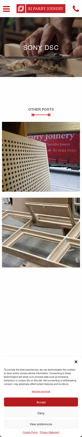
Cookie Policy (30, 432)
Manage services (41, 391)
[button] (76, 362)
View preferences (41, 424)
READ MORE (41, 166)
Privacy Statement (49, 432)
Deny (41, 413)
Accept (41, 402)
